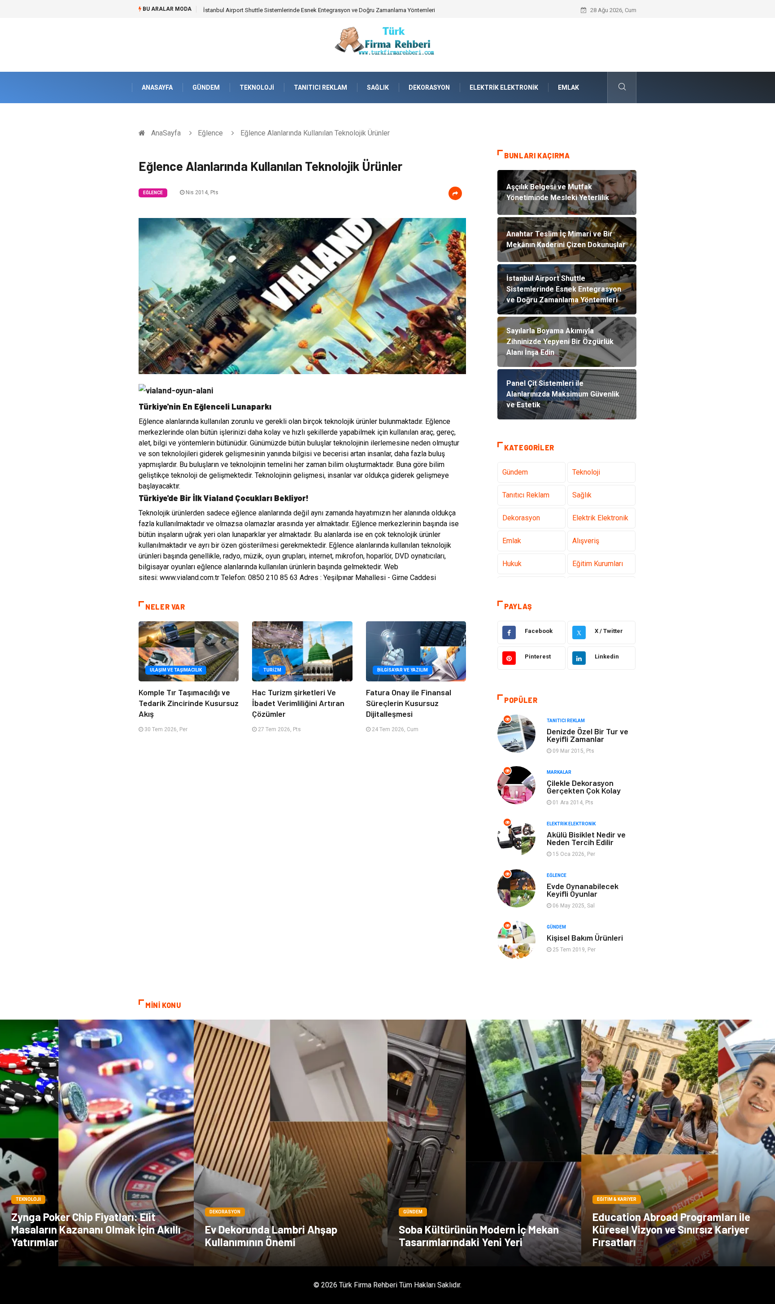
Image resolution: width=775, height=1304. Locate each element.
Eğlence (210, 133)
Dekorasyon (429, 87)
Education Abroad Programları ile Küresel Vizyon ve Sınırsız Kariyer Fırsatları (671, 1229)
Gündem (206, 87)
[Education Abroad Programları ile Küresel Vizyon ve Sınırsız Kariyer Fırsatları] (678, 1143)
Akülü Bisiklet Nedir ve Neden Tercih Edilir (586, 838)
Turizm (272, 669)
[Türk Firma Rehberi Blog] (387, 44)
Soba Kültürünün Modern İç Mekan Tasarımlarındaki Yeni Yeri (479, 1235)
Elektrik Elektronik (504, 87)
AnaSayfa (157, 87)
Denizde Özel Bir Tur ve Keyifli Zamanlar (587, 735)
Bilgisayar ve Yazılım (402, 669)
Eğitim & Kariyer (616, 1199)
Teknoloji (256, 87)
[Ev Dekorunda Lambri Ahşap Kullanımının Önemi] (291, 1143)
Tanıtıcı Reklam (320, 87)
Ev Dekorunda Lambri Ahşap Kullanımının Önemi (271, 1235)
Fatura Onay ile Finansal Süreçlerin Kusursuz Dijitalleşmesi (408, 703)
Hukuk (512, 563)
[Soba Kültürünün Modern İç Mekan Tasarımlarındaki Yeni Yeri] (484, 1143)
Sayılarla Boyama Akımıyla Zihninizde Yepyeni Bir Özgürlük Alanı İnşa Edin (297, 10)
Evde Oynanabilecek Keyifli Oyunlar (582, 889)
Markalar (559, 772)
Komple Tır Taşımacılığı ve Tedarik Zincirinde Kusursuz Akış (189, 703)
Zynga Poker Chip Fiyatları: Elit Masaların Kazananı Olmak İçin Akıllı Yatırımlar (96, 1229)
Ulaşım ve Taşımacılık (176, 669)
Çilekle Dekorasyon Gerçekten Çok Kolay (584, 786)
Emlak (568, 87)
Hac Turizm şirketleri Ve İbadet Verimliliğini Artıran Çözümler (298, 703)
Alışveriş (585, 540)
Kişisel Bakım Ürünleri (585, 937)
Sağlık (378, 87)
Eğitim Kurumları (597, 563)
